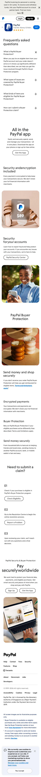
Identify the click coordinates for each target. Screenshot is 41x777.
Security (28, 662)
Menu (38, 18)
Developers (7, 681)
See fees (14, 738)
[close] (2, 27)
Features (6, 666)
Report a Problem (14, 522)
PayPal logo (3, 18)
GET (36, 27)
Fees (20, 662)
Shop (15, 666)
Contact (13, 662)
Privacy (27, 693)
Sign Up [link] (30, 18)
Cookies (19, 693)
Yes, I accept (19, 771)
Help (5, 662)
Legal (35, 693)
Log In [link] (20, 18)
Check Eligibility (14, 498)
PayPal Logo (9, 655)
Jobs (24, 677)
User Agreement (15, 727)
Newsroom (15, 677)
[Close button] (38, 8)
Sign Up (11, 590)
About (5, 677)
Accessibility (8, 693)
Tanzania (9, 670)
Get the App (20, 153)
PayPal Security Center (16, 257)
